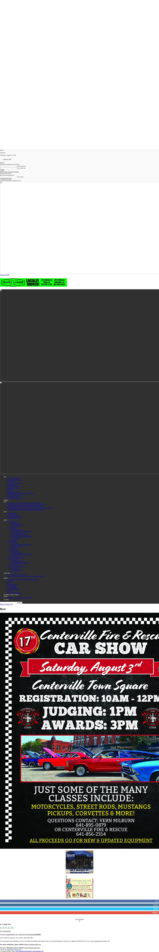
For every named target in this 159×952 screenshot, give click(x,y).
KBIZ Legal (14, 564)
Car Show (7, 604)
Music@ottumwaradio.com (33, 944)
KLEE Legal (15, 571)
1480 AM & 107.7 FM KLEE (16, 566)
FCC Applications (12, 588)
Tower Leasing (11, 586)
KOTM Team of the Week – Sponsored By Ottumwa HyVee (25, 506)
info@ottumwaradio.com (14, 949)
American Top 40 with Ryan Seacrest (22, 536)
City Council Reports (13, 478)
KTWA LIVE (15, 523)
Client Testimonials (12, 589)
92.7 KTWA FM (12, 521)
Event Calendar (11, 513)
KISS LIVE (14, 543)
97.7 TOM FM (11, 528)
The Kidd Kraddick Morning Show (21, 531)
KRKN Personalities (17, 553)
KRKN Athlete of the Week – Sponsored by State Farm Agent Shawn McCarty (30, 508)
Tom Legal (14, 539)
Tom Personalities (16, 538)
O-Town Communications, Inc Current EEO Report (20, 934)
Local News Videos (13, 486)
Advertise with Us (12, 584)
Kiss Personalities (16, 546)
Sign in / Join (7, 159)
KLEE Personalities (17, 569)
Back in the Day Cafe (17, 533)
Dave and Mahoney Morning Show (21, 544)
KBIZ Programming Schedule (20, 563)
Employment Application (14, 593)
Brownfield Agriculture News (16, 498)
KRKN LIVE (15, 551)
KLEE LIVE (15, 568)
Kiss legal (14, 548)
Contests (5, 596)
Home (2, 604)
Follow (155, 905)
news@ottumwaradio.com (32, 948)
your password (21, 168)
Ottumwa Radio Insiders (14, 480)
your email (20, 177)
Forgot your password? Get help (9, 172)
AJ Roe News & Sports (14, 483)
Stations (5, 520)
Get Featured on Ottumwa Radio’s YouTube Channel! (23, 579)
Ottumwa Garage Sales (14, 518)
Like (157, 901)
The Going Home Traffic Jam (19, 534)
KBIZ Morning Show (17, 561)
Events (5, 511)
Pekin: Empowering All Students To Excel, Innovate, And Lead (25, 576)
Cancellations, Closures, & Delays (11, 594)
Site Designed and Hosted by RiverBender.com (29, 951)
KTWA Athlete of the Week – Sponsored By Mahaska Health (25, 510)
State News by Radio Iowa (15, 495)
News (5, 476)
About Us (6, 578)
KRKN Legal (15, 556)
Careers (9, 591)
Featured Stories (12, 485)
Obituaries (6, 500)
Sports (5, 501)
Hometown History (13, 491)
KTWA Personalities (17, 525)
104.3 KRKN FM (12, 549)
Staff (8, 583)
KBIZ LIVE (14, 559)
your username (21, 166)
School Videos (7, 573)
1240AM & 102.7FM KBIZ (15, 558)
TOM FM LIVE (16, 529)
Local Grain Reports (13, 496)
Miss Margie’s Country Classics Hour (22, 554)
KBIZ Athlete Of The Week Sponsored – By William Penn (24, 503)
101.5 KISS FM (12, 541)
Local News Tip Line (13, 488)
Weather (9, 490)
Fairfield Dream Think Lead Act (16, 574)
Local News (10, 481)
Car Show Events (12, 515)
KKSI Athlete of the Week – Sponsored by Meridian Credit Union (26, 505)
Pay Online (6, 599)
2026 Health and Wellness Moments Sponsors (20, 493)
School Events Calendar (14, 516)
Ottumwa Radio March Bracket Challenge (19, 598)
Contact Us (10, 581)
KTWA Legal (15, 526)
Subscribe (155, 912)
